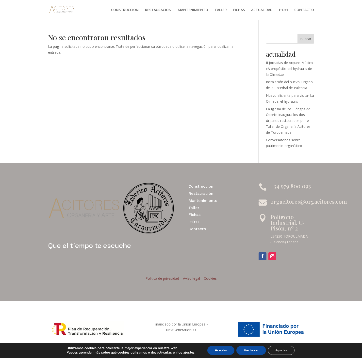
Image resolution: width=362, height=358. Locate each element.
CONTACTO (304, 10)
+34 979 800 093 (290, 186)
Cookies (210, 278)
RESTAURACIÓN (158, 10)
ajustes (189, 352)
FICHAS (239, 10)
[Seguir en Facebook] (262, 256)
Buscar (305, 38)
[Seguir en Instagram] (272, 256)
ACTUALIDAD (262, 10)
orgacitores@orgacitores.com (308, 201)
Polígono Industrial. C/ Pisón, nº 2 (287, 222)
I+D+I (283, 10)
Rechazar (251, 350)
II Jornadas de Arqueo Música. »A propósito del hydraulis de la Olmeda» (289, 68)
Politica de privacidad (162, 278)
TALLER (220, 10)
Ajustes (281, 350)
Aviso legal (191, 278)
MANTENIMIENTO (193, 10)
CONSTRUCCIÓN (125, 10)
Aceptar (221, 350)
